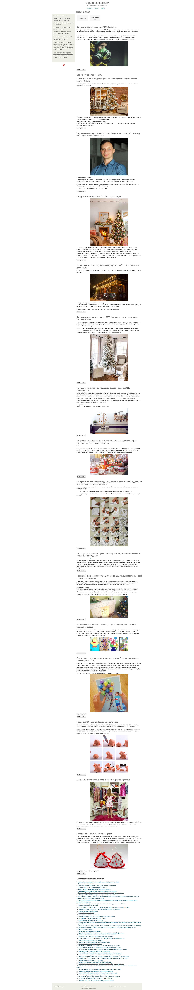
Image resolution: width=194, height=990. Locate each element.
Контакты (83, 984)
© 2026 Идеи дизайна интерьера (60, 984)
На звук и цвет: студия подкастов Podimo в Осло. (92, 918)
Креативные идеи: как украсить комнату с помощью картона (95, 975)
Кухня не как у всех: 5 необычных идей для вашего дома (94, 942)
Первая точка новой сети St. (86, 913)
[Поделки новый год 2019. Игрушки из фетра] (109, 856)
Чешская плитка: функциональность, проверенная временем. (96, 971)
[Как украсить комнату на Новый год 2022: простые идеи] (109, 222)
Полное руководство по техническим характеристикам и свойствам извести (100, 969)
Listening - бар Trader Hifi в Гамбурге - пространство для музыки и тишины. (99, 895)
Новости (96, 8)
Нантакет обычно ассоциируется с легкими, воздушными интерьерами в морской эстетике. (104, 907)
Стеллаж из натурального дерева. (88, 911)
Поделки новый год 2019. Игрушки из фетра (94, 834)
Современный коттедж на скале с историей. (91, 960)
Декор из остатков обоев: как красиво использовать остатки (95, 978)
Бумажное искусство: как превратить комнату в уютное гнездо (96, 980)
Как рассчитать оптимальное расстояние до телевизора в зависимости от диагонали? (103, 949)
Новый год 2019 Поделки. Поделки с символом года (97, 722)
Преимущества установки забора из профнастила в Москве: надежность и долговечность (104, 956)
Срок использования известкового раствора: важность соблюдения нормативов (101, 964)
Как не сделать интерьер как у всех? (89, 915)
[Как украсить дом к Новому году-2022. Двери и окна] (109, 53)
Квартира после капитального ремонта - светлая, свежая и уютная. (97, 935)
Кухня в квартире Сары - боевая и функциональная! (92, 887)
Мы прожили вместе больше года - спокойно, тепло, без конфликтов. (97, 891)
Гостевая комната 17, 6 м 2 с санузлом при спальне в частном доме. (97, 885)
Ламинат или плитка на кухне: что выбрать (90, 940)
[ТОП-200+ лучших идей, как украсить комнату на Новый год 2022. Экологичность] (109, 421)
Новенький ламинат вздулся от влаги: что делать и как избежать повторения (100, 953)
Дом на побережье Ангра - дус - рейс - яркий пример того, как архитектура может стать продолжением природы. (110, 926)
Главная (89, 8)
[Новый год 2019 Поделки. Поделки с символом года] (109, 754)
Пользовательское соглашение (91, 984)
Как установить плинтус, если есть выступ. (90, 944)
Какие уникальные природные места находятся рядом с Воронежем (98, 973)
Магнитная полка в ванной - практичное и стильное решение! (96, 936)
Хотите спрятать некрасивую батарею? (90, 931)
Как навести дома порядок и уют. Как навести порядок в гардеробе (103, 780)
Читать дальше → (81, 69)
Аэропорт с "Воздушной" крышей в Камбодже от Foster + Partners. (97, 916)
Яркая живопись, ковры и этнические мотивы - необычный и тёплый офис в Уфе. (101, 933)
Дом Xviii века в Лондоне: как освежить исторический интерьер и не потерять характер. (103, 958)
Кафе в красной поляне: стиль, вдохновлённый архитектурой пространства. (100, 947)
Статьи (103, 8)
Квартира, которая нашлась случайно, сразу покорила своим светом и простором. (102, 938)
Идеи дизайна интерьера (97, 3)
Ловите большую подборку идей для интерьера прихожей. (94, 889)
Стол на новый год (95, 18)
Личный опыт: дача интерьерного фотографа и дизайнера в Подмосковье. (99, 909)
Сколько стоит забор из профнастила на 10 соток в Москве (95, 962)
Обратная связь (112, 984)
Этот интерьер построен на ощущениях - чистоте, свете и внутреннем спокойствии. (102, 904)
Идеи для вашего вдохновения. (87, 884)
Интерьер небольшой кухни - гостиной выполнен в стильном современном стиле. (101, 893)
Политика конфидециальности (87, 986)
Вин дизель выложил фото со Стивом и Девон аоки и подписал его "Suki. (98, 882)
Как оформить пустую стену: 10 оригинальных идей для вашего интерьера (99, 976)
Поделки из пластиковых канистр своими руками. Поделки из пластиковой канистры (62, 37)
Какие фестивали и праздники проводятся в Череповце (94, 951)
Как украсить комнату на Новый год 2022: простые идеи (99, 196)
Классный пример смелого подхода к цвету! (91, 920)
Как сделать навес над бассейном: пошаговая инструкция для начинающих (100, 955)
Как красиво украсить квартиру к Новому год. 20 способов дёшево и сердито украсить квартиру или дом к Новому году (107, 441)
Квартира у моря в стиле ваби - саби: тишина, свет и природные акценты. (99, 946)
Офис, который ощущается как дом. (89, 906)
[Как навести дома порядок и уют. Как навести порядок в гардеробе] (109, 801)
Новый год (83, 18)
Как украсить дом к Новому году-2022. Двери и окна (97, 27)
